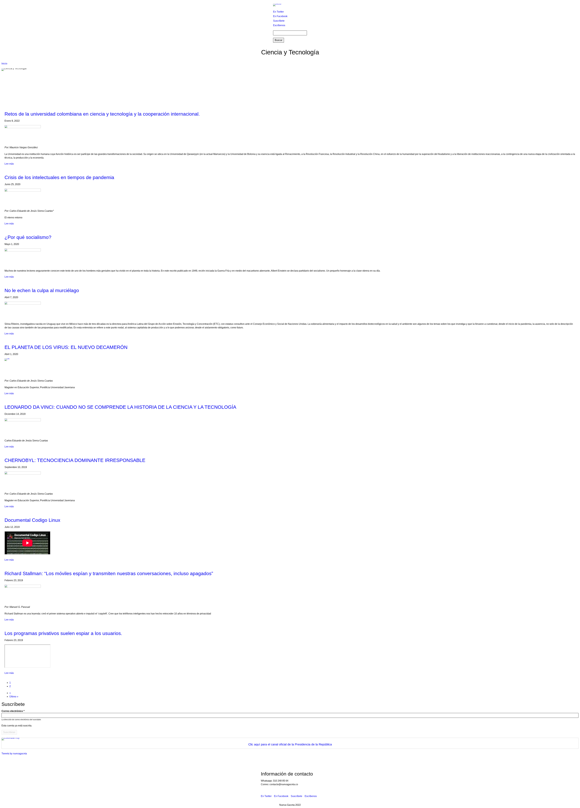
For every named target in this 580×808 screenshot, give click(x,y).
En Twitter (278, 11)
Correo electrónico (12, 711)
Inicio (4, 63)
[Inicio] (278, 5)
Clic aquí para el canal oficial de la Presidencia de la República (290, 744)
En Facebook (280, 16)
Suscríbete (279, 20)
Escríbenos (279, 25)
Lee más (9, 163)
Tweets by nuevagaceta (14, 753)
